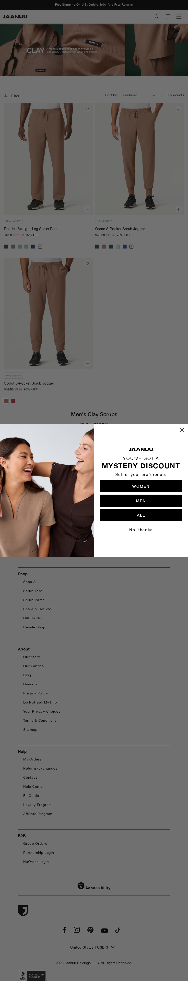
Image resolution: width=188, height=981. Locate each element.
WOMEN (141, 486)
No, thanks (141, 529)
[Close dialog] (182, 430)
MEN (141, 500)
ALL (141, 515)
